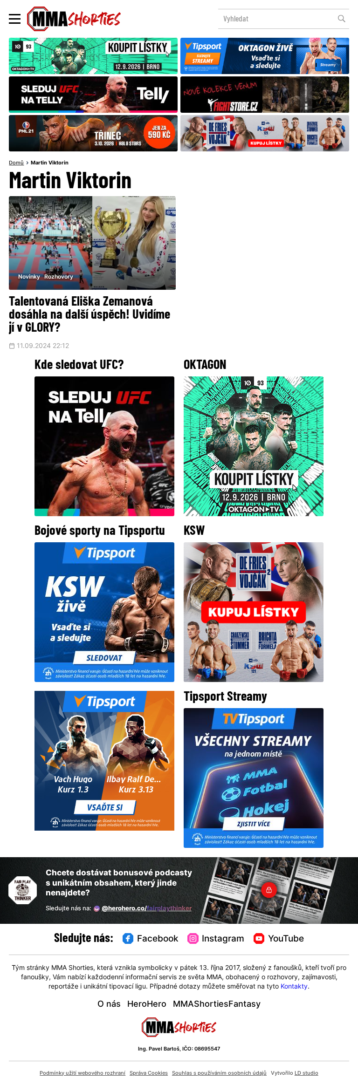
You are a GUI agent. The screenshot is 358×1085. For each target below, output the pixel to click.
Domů (16, 163)
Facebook (158, 939)
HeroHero (146, 1005)
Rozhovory (58, 277)
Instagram (223, 939)
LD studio (306, 1073)
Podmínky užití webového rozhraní (82, 1073)
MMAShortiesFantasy (217, 1005)
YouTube (286, 939)
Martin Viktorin (50, 163)
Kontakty (294, 986)
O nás (109, 1005)
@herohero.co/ (147, 909)
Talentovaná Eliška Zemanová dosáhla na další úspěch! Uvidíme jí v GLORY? (89, 315)
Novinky (29, 277)
